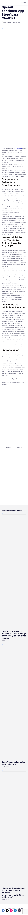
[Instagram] (11, 910)
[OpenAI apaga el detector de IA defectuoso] (14, 701)
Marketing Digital (6, 24)
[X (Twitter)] (7, 910)
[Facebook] (3, 910)
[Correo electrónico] (19, 910)
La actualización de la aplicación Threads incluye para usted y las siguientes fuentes (14, 634)
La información (18, 148)
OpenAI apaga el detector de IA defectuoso (13, 763)
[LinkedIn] (15, 910)
